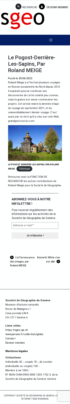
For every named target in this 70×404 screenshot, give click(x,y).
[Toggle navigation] (51, 40)
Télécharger (24, 169)
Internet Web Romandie (35, 399)
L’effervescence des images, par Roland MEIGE (22, 261)
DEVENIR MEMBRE (57, 7)
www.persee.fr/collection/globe (24, 334)
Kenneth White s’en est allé (48, 259)
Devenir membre (15, 342)
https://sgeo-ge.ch (16, 330)
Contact (10, 338)
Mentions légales (16, 351)
